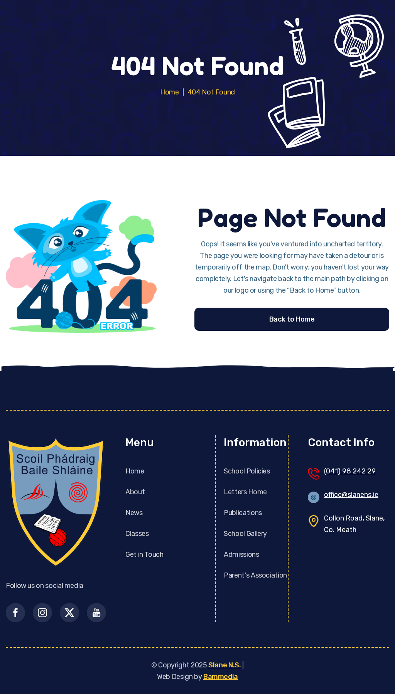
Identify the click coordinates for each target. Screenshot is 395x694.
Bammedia (220, 676)
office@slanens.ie (351, 494)
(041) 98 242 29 (350, 471)
